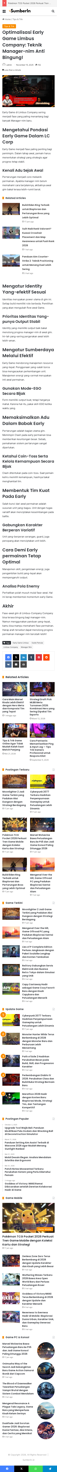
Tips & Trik (18, 19)
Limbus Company (10, 647)
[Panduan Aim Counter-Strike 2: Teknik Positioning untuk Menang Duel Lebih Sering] (11, 261)
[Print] (23, 664)
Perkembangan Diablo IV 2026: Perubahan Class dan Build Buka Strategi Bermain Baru (38, 1080)
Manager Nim (26, 647)
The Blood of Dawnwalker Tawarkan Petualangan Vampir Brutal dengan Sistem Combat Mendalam (18, 1388)
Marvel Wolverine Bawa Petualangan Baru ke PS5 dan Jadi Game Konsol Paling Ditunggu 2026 (42, 841)
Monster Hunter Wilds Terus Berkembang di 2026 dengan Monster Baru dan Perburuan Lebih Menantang (38, 1041)
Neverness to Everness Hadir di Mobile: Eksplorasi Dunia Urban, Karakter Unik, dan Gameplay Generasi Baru (38, 1319)
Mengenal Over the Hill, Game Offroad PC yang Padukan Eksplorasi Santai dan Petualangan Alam (41, 883)
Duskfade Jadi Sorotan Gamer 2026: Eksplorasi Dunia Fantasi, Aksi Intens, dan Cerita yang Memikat (17, 1428)
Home (7, 19)
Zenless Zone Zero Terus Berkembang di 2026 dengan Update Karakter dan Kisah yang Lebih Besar (38, 1261)
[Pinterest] (39, 657)
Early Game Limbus (21, 643)
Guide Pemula (37, 643)
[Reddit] (46, 657)
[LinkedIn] (23, 657)
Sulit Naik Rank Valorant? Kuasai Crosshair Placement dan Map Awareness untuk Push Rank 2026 (38, 237)
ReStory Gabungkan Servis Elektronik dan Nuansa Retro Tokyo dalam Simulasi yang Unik (38, 970)
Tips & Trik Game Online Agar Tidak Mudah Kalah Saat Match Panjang (13, 745)
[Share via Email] (16, 664)
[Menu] (4, 12)
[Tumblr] (31, 657)
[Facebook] (8, 657)
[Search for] (53, 12)
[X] (16, 657)
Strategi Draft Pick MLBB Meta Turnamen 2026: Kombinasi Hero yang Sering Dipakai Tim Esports (42, 707)
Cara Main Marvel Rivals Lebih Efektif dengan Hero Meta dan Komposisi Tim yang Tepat (13, 705)
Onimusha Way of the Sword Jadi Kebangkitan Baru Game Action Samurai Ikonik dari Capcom (18, 1368)
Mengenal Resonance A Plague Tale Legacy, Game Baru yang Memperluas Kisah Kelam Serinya (17, 1408)
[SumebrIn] (20, 11)
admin (9, 65)
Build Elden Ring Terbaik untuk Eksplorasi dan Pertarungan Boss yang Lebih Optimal (13, 881)
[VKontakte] (8, 664)
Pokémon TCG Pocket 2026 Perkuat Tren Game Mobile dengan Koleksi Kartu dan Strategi (14, 841)
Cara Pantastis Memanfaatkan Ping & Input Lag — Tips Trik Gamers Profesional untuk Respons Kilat (42, 748)
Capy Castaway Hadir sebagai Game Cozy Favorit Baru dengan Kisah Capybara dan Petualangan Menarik (38, 991)
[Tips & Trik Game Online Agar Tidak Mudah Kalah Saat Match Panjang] (14, 730)
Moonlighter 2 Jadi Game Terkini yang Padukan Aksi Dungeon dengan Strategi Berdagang (14, 798)
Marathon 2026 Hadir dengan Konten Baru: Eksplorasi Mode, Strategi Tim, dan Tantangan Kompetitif (37, 1100)
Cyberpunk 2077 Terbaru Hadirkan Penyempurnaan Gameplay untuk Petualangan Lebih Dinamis (41, 800)
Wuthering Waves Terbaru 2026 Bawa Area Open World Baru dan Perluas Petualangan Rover (37, 1280)
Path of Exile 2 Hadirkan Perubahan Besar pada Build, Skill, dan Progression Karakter (38, 1061)
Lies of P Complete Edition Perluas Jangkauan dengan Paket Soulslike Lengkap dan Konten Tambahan (38, 952)
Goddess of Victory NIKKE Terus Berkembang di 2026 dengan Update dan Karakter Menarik (37, 1298)
